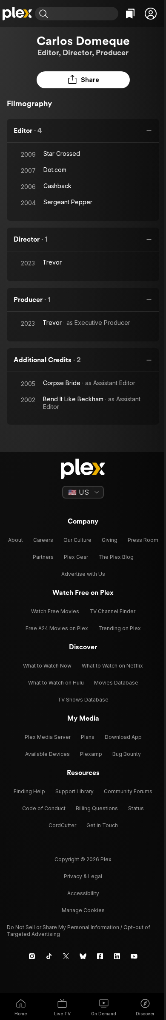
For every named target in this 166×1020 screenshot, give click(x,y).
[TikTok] (48, 956)
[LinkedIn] (117, 956)
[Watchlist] (130, 13)
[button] (150, 13)
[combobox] (84, 13)
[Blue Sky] (83, 956)
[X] (65, 956)
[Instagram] (31, 956)
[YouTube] (134, 956)
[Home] (17, 13)
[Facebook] (100, 956)
